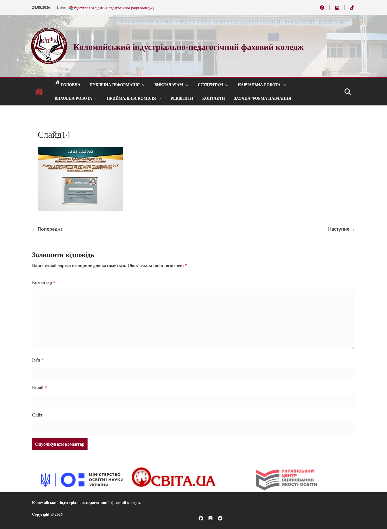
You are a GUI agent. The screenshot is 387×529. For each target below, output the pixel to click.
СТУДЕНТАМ (210, 85)
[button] (142, 85)
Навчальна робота (259, 85)
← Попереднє (47, 229)
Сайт (37, 414)
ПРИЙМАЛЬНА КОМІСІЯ (131, 98)
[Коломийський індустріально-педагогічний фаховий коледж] (38, 91)
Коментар (44, 282)
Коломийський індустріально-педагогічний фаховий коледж (86, 502)
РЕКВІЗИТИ (182, 98)
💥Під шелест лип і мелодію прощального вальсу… (113, 6)
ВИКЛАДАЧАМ (168, 85)
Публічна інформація (115, 85)
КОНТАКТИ (213, 98)
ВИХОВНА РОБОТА (73, 98)
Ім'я (38, 359)
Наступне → (341, 229)
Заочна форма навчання (262, 98)
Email (39, 387)
